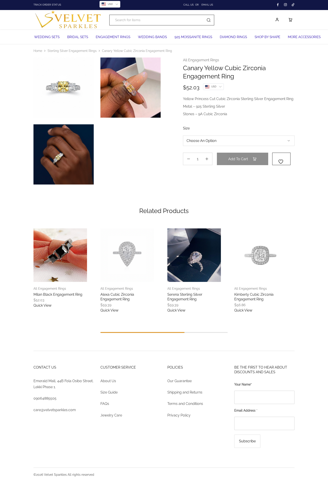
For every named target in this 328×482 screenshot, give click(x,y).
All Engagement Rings (201, 60)
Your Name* (243, 384)
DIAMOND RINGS (233, 37)
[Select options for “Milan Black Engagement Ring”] (49, 275)
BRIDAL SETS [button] (77, 37)
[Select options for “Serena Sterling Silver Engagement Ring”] (183, 275)
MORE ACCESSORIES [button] (304, 37)
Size (186, 128)
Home (37, 51)
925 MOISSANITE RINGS (193, 37)
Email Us (207, 4)
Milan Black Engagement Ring (57, 294)
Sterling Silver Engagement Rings (72, 51)
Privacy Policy (179, 415)
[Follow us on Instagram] (293, 5)
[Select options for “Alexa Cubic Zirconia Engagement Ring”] (116, 275)
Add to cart (238, 159)
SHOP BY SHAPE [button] (267, 37)
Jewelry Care (111, 415)
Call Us (188, 4)
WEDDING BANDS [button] (152, 37)
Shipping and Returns (184, 392)
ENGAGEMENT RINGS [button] (113, 37)
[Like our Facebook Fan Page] (278, 5)
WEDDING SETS (47, 37)
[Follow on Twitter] (285, 5)
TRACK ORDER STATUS (60, 4)
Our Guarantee (179, 381)
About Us (108, 381)
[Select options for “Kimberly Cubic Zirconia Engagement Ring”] (249, 275)
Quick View (42, 305)
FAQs (104, 404)
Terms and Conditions (185, 404)
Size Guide (109, 392)
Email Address (245, 410)
